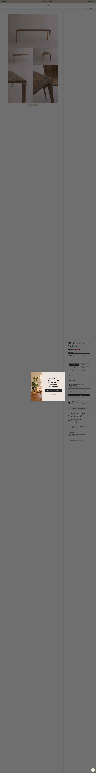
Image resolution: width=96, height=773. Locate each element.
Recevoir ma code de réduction (53, 390)
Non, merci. (53, 394)
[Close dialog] (63, 373)
